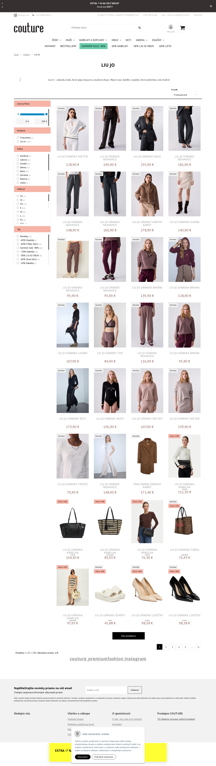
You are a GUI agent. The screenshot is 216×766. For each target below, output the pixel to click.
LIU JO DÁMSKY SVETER (73, 156)
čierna (25, 167)
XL (23, 219)
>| (198, 647)
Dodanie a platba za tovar (81, 724)
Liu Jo (25, 141)
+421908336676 (43, 15)
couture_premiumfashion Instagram (108, 658)
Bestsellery (68, 46)
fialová (25, 178)
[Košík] (182, 28)
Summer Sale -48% (93, 46)
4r (22, 199)
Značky (26, 54)
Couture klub (150, 15)
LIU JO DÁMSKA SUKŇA (184, 222)
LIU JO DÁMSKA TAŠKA (184, 549)
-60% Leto (165, 46)
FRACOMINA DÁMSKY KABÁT (147, 485)
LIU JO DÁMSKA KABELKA (184, 485)
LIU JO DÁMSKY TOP (110, 353)
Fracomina (26, 137)
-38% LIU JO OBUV (143, 46)
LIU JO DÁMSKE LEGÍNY (72, 353)
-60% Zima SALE (30, 259)
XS (23, 203)
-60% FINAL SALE (31, 243)
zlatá (24, 182)
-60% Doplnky (28, 240)
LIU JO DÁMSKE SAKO (147, 156)
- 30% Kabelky (119, 46)
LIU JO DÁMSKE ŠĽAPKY (110, 615)
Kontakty (117, 724)
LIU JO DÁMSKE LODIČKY (147, 615)
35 (23, 196)
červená (25, 174)
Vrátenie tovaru (75, 719)
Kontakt (198, 15)
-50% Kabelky (28, 263)
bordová (25, 155)
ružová (25, 159)
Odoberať (135, 690)
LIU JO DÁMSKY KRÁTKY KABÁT (147, 223)
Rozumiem (83, 757)
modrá (25, 163)
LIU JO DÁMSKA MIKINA (147, 287)
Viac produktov (128, 635)
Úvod (16, 54)
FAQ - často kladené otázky (175, 15)
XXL (23, 223)
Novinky (50, 46)
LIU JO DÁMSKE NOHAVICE (110, 157)
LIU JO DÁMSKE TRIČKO (72, 484)
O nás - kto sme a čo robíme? (127, 719)
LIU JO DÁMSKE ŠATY (72, 418)
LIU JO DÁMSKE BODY (110, 418)
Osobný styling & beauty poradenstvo (118, 15)
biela (24, 171)
